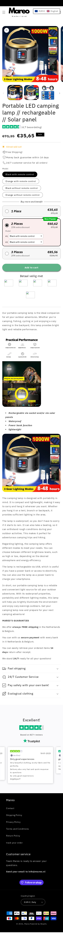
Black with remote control (20, 174)
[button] (3, 12)
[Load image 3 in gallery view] (47, 92)
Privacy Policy (13, 822)
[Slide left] (3, 93)
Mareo (27, 924)
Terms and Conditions (17, 828)
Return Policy (13, 835)
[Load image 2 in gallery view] (31, 92)
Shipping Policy (14, 815)
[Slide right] (59, 93)
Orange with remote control (21, 181)
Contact (10, 808)
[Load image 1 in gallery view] (14, 92)
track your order (14, 842)
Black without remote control (22, 188)
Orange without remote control (23, 195)
